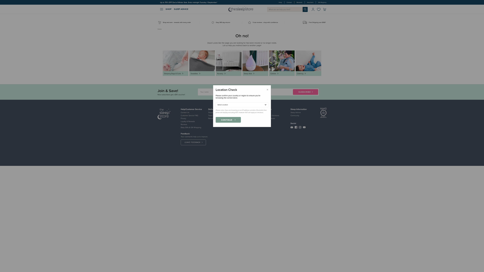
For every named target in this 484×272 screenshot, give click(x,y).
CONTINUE (226, 119)
